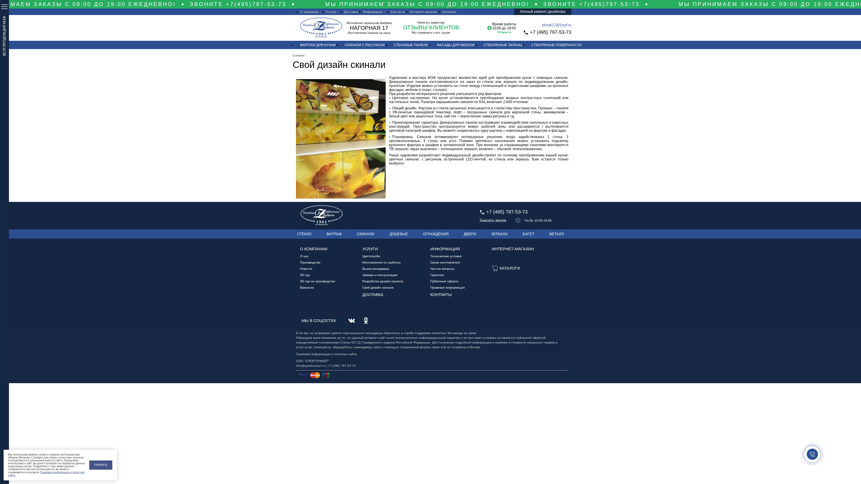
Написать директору (431, 22)
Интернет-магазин (423, 12)
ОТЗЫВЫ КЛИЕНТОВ (431, 27)
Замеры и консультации (379, 275)
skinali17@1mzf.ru (556, 25)
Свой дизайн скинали (378, 287)
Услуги (331, 12)
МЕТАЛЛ (556, 234)
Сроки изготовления (445, 262)
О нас (304, 256)
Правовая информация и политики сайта (46, 474)
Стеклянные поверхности (556, 45)
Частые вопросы (442, 268)
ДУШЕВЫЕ (398, 234)
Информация (373, 12)
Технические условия (446, 256)
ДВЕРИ (470, 234)
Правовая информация (447, 287)
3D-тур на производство (317, 281)
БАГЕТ (528, 234)
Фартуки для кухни (318, 45)
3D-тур (305, 275)
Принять (100, 465)
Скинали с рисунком (365, 45)
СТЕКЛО (304, 234)
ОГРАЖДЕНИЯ (436, 234)
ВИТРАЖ (334, 234)
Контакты (398, 12)
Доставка (351, 12)
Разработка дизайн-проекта (382, 281)
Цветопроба (371, 256)
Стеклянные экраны (503, 45)
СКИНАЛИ (365, 234)
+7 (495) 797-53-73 (550, 32)
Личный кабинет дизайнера (542, 11)
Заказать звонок (492, 220)
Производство (310, 262)
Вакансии (307, 287)
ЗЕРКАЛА (499, 234)
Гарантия (437, 275)
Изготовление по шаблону (381, 262)
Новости (306, 268)
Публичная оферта (444, 281)
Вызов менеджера (375, 268)
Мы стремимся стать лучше (431, 32)
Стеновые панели (411, 45)
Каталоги (449, 12)
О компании (309, 12)
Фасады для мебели (456, 45)
